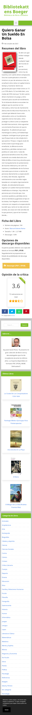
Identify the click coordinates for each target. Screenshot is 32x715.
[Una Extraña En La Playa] (16, 439)
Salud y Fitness (7, 686)
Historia (4, 609)
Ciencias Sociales (8, 549)
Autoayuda (6, 533)
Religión (5, 682)
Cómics (4, 557)
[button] (16, 23)
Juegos (4, 621)
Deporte (5, 573)
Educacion (5, 581)
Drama (4, 577)
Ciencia (4, 545)
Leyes (4, 629)
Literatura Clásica (8, 633)
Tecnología (6, 694)
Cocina (4, 553)
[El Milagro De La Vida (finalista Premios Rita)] (16, 493)
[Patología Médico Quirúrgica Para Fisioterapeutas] (16, 411)
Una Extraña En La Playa (16, 450)
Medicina (5, 641)
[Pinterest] (26, 311)
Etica (3, 585)
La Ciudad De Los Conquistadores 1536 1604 (16, 394)
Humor (4, 613)
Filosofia (5, 597)
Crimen (4, 561)
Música (4, 649)
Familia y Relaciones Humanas (13, 589)
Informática (6, 617)
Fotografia (5, 601)
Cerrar (6, 709)
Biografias (5, 537)
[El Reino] (16, 466)
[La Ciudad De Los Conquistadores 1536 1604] (16, 385)
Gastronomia (6, 605)
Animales (5, 521)
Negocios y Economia (9, 654)
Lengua (4, 625)
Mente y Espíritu (7, 646)
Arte (3, 529)
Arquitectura (6, 525)
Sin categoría (6, 690)
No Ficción (5, 657)
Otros (13, 315)
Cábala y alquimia (8, 541)
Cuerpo (4, 569)
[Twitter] (12, 311)
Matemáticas (6, 637)
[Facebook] (5, 311)
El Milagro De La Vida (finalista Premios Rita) (16, 505)
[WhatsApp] (19, 311)
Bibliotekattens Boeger (16, 9)
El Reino (16, 477)
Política (4, 670)
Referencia (6, 678)
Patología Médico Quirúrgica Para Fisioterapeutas (16, 421)
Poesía (4, 666)
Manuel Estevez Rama (17, 228)
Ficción (4, 593)
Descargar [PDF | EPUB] (16, 266)
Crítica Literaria (7, 565)
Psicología (5, 674)
